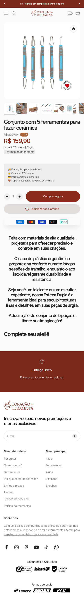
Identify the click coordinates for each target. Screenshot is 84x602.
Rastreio (9, 492)
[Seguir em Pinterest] (26, 547)
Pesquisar (10, 458)
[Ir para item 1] (9, 109)
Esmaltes (51, 478)
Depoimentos (12, 472)
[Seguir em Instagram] (16, 547)
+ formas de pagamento (19, 151)
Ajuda (49, 472)
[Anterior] (4, 4)
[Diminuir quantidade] (7, 196)
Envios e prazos (14, 485)
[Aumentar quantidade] (19, 196)
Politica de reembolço (17, 505)
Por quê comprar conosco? (21, 478)
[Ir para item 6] (71, 109)
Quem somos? (13, 465)
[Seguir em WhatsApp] (56, 547)
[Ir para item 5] (59, 109)
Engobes (51, 485)
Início (49, 458)
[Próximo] (79, 4)
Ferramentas (54, 465)
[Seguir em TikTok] (46, 547)
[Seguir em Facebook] (6, 547)
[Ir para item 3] (34, 109)
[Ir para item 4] (46, 109)
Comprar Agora (53, 196)
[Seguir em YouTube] (36, 547)
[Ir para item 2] (21, 109)
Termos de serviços (16, 499)
